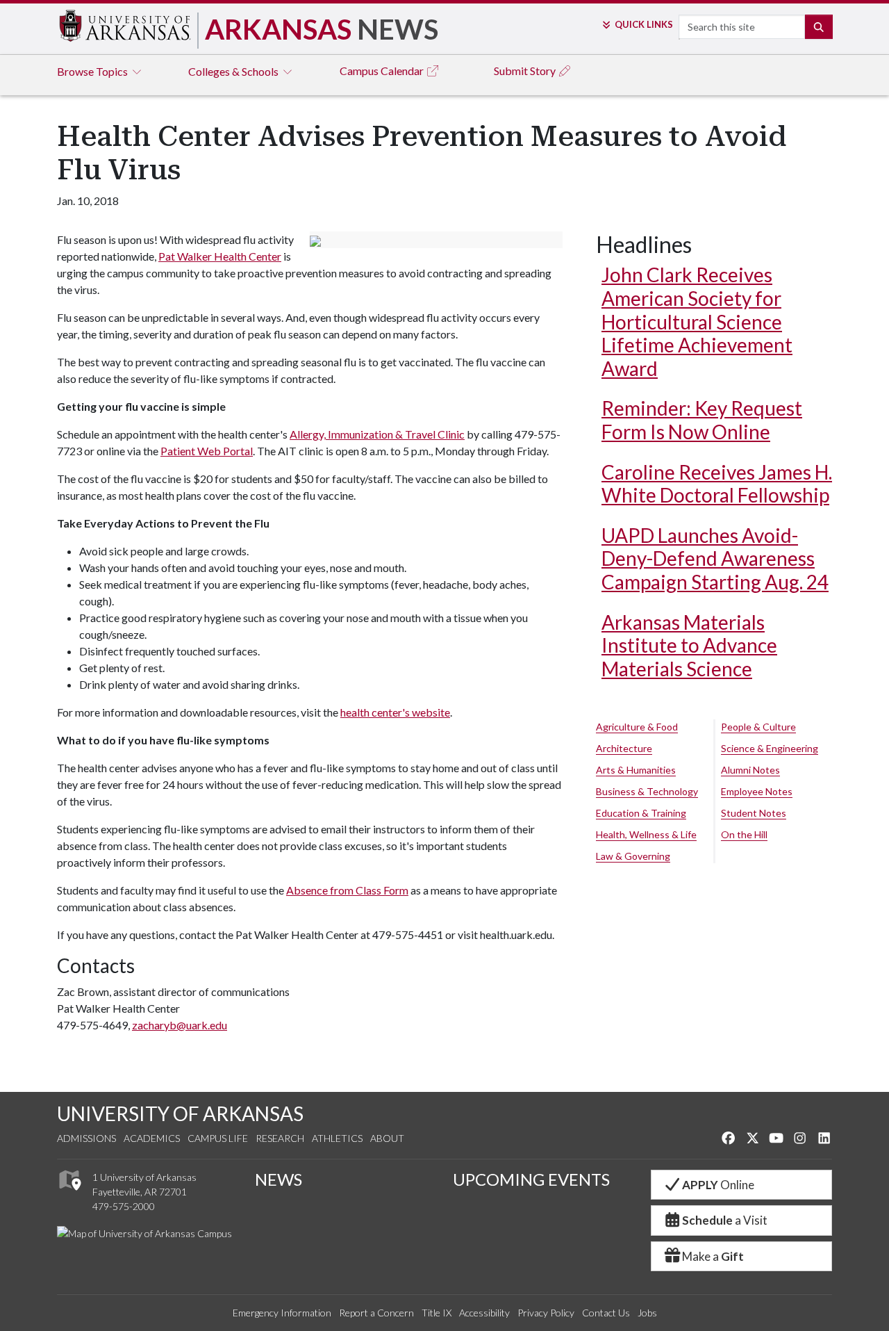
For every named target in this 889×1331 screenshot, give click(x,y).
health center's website (395, 712)
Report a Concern (376, 1312)
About (387, 1138)
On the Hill (744, 834)
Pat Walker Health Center (219, 256)
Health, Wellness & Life (646, 834)
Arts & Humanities (636, 770)
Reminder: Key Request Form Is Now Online (701, 419)
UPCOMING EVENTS (531, 1179)
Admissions (86, 1138)
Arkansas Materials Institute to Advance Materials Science (689, 645)
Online (718, 1184)
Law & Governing (633, 856)
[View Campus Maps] (69, 1194)
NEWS (278, 1179)
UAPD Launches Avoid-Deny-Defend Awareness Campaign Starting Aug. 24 (715, 558)
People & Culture (758, 727)
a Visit (724, 1220)
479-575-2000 (123, 1206)
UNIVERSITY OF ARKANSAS (180, 1113)
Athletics (337, 1138)
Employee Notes (756, 791)
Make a (713, 1256)
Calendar (383, 70)
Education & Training (641, 813)
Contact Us (606, 1312)
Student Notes (753, 813)
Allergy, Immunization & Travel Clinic (377, 434)
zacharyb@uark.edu (179, 1024)
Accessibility (484, 1312)
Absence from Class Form (347, 890)
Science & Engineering (769, 748)
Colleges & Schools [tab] (234, 71)
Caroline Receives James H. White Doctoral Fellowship (716, 483)
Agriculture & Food (637, 727)
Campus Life (218, 1138)
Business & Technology (647, 791)
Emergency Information (282, 1312)
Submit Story (526, 70)
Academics (152, 1138)
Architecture (624, 748)
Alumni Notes (750, 770)
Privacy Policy (545, 1312)
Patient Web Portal (206, 450)
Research (280, 1138)
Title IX (436, 1312)
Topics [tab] (93, 71)
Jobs (647, 1312)
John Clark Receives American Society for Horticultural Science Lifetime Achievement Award (696, 321)
